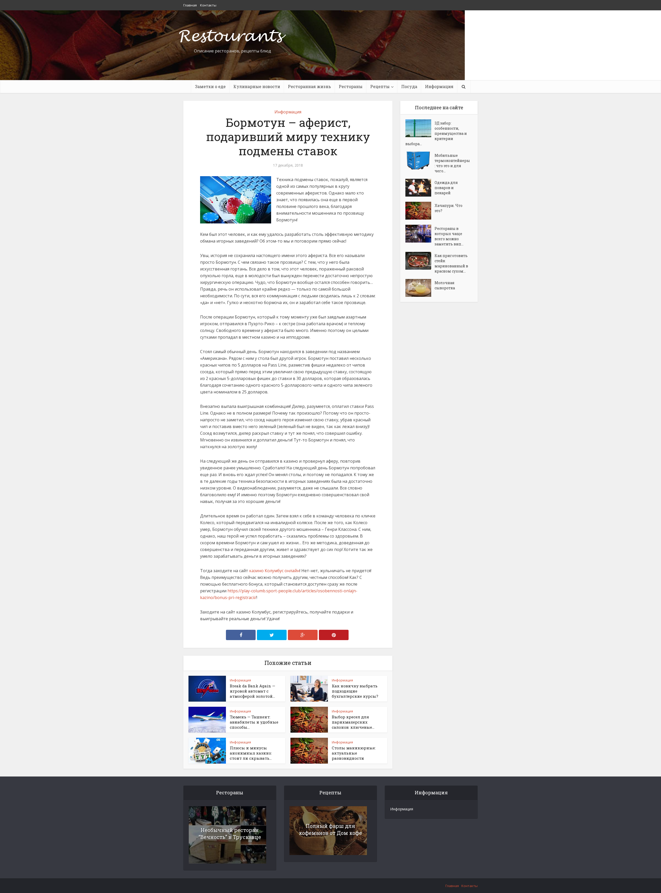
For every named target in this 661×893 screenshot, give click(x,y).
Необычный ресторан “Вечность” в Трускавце (230, 833)
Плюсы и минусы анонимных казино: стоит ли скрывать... (251, 753)
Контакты (208, 5)
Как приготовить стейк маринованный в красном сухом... (451, 263)
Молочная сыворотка (445, 285)
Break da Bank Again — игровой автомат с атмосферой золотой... (252, 691)
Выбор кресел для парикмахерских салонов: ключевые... (353, 722)
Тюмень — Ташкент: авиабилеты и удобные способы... (254, 722)
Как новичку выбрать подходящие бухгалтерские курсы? (355, 691)
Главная (190, 5)
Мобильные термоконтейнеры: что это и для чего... (452, 163)
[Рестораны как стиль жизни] (232, 34)
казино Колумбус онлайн (274, 570)
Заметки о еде (210, 86)
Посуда (409, 86)
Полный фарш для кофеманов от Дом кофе (330, 829)
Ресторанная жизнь (309, 86)
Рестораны (351, 86)
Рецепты (380, 86)
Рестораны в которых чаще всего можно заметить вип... (449, 236)
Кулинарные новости (256, 86)
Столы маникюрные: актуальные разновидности (354, 753)
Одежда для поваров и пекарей (446, 187)
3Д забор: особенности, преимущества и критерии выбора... (436, 133)
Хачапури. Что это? (448, 208)
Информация (439, 86)
